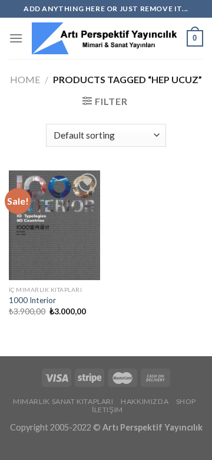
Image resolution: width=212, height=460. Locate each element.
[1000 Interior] (54, 225)
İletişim (107, 409)
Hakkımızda (144, 401)
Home (25, 79)
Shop (186, 401)
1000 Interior (32, 300)
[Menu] (16, 38)
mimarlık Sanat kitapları (63, 401)
